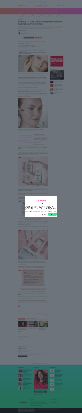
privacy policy (52, 211)
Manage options (43, 214)
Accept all (52, 214)
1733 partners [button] (34, 207)
